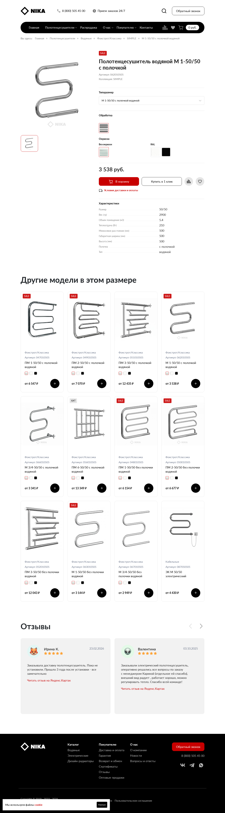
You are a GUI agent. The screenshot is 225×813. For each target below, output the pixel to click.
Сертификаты (108, 766)
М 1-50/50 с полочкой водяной (181, 365)
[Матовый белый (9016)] (155, 152)
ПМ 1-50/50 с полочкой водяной (41, 365)
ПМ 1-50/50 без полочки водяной (136, 469)
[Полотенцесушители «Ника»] (33, 11)
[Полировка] (104, 128)
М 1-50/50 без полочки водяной (88, 574)
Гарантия (105, 755)
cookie (38, 804)
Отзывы (104, 772)
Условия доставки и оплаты (121, 190)
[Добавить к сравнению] (188, 181)
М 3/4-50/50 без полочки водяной (130, 574)
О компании (138, 750)
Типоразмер (106, 92)
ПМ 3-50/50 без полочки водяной (42, 574)
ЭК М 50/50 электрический (176, 574)
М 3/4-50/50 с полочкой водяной (41, 469)
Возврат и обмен (110, 761)
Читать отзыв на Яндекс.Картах (49, 680)
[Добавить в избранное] (200, 181)
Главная (34, 27)
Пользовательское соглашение (133, 800)
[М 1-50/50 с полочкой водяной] (58, 92)
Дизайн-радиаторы (81, 761)
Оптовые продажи (111, 777)
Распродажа (88, 27)
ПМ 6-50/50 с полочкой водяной (88, 469)
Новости (136, 755)
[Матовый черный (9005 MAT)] (166, 152)
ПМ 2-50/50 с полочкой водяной (88, 365)
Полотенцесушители (59, 27)
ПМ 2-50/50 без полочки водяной (183, 469)
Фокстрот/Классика (109, 38)
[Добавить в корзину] (54, 383)
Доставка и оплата (111, 750)
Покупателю (125, 27)
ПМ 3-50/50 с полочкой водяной (135, 365)
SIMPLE (131, 38)
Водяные (86, 38)
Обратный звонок (188, 11)
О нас (107, 27)
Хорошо (102, 804)
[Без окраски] (104, 152)
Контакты (146, 27)
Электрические (78, 755)
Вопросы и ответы (142, 761)
